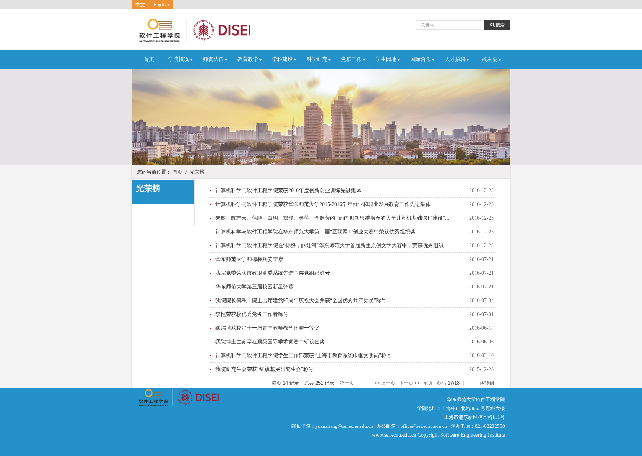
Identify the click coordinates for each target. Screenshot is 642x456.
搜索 (500, 25)
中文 (140, 4)
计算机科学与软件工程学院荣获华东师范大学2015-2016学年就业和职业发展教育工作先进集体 (323, 204)
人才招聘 (455, 59)
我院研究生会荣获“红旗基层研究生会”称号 (264, 369)
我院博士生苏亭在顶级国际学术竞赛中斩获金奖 (270, 342)
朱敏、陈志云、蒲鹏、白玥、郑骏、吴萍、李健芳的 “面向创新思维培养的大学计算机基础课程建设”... (332, 218)
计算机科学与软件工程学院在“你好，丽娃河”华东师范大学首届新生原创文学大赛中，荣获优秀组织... (331, 245)
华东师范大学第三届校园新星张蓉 (254, 287)
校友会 (489, 59)
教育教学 (247, 59)
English (161, 4)
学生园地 (386, 59)
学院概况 (178, 59)
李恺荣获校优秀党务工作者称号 (251, 314)
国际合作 (420, 59)
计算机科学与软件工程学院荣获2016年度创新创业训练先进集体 (288, 190)
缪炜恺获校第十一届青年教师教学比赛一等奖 (267, 328)
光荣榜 (197, 172)
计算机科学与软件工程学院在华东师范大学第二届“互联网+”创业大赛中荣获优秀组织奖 (315, 232)
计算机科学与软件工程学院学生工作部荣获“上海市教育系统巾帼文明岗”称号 (303, 355)
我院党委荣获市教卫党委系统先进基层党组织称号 (272, 273)
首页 (149, 59)
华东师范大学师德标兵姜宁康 (249, 259)
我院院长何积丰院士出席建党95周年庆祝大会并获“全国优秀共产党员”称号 (300, 300)
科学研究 (317, 59)
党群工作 (351, 59)
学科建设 (282, 59)
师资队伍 (213, 59)
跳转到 (488, 383)
